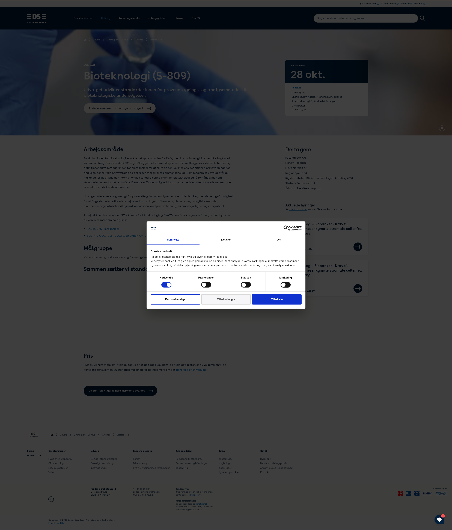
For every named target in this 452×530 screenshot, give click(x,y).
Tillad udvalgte (226, 299)
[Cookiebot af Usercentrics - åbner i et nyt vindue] (286, 228)
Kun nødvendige (175, 299)
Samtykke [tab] (173, 239)
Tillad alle (277, 299)
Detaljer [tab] (226, 239)
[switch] (206, 285)
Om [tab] (279, 239)
